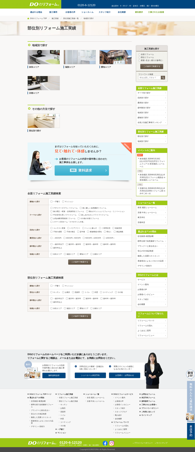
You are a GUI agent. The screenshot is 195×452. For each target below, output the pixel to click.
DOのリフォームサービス (123, 394)
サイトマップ (146, 415)
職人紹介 (118, 415)
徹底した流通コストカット (149, 256)
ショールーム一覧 (146, 203)
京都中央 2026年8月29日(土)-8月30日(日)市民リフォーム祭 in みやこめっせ (152, 190)
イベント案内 (143, 284)
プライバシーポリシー (150, 408)
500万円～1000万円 (93, 238)
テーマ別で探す (144, 93)
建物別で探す (143, 117)
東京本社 (141, 217)
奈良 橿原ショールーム (147, 207)
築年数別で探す (144, 108)
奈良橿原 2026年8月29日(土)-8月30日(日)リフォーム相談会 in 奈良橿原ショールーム (152, 177)
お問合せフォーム (148, 394)
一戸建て (56, 202)
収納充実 (118, 228)
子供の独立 (71, 232)
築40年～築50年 (109, 244)
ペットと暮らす (91, 228)
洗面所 (77, 292)
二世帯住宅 (106, 228)
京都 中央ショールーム (147, 212)
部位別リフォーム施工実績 (151, 131)
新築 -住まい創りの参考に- (152, 60)
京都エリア (97, 254)
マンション (69, 202)
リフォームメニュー (146, 335)
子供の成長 (57, 232)
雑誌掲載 (119, 232)
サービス (141, 280)
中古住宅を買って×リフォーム (64, 215)
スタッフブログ (121, 412)
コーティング (108, 292)
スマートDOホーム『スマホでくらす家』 (69, 222)
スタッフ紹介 (143, 299)
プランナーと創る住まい (148, 246)
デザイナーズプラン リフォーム (65, 208)
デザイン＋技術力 (38, 426)
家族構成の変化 (96, 232)
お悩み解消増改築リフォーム (64, 218)
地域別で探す (143, 113)
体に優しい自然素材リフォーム (94, 208)
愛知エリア (84, 254)
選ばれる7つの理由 (147, 231)
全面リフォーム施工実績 (149, 88)
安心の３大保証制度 (38, 414)
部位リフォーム (147, 57)
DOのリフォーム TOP (38, 18)
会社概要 (141, 304)
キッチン (56, 292)
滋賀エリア (71, 254)
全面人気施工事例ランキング (150, 122)
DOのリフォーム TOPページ (40, 394)
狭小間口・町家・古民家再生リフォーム (68, 211)
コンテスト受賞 (59, 228)
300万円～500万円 (73, 238)
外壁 (96, 292)
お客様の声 (142, 289)
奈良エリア (57, 254)
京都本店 (141, 222)
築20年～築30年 (75, 244)
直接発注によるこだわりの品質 (151, 261)
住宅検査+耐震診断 (146, 236)
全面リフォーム (147, 54)
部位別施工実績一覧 (71, 18)
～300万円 (57, 238)
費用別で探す (143, 103)
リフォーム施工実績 (65, 394)
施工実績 (55, 18)
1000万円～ (110, 238)
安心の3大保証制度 (145, 251)
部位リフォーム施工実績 (68, 401)
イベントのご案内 (146, 150)
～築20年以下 (58, 244)
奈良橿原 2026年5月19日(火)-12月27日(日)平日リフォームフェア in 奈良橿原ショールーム (152, 162)
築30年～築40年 (92, 244)
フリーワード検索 (145, 74)
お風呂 (67, 292)
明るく (109, 232)
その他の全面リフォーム (89, 218)
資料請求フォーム (148, 401)
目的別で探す (143, 98)
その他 (120, 292)
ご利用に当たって (148, 412)
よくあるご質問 (144, 331)
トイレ (87, 292)
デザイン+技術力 (145, 266)
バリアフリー (75, 228)
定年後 (82, 232)
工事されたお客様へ (149, 405)
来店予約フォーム (148, 398)
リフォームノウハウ (146, 321)
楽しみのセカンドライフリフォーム (95, 215)
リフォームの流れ (145, 326)
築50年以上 (57, 248)
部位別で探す (143, 136)
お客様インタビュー (146, 294)
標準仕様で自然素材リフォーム (151, 241)
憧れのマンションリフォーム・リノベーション (107, 211)
